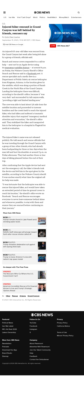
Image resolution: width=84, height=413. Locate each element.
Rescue (15, 296)
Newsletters (6, 343)
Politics (42, 17)
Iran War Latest (7, 326)
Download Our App (9, 350)
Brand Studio (7, 353)
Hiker (8, 296)
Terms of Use (62, 332)
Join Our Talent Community (40, 350)
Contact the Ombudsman (39, 359)
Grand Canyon (33, 296)
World (35, 17)
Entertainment (76, 17)
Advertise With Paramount (40, 347)
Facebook (31, 73)
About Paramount (36, 343)
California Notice (63, 326)
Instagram (33, 329)
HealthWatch (52, 17)
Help (31, 353)
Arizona (23, 296)
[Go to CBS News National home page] (42, 12)
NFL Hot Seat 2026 (9, 329)
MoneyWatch (64, 17)
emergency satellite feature (17, 67)
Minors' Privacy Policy (65, 335)
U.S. (5, 17)
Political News (7, 323)
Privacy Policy (62, 323)
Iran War (12, 17)
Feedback (33, 356)
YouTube (33, 323)
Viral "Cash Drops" (24, 17)
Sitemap (5, 356)
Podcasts (5, 347)
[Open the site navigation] (16, 12)
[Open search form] (79, 12)
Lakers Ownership (9, 332)
